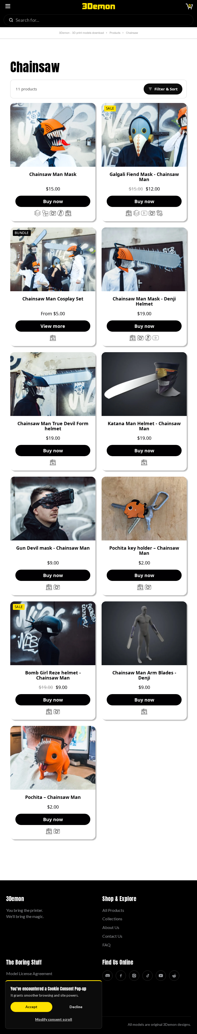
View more (53, 326)
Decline (76, 1007)
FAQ (106, 944)
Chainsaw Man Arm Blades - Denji (144, 675)
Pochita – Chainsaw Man (53, 797)
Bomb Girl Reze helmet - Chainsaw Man (53, 675)
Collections (112, 918)
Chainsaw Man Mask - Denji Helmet (144, 301)
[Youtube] (161, 975)
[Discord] (107, 975)
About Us (110, 927)
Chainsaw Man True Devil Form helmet (52, 426)
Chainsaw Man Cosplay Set (52, 298)
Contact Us (112, 936)
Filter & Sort (166, 88)
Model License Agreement (29, 973)
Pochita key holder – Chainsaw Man (144, 551)
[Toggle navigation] (7, 6)
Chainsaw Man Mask (52, 174)
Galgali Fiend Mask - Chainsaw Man (144, 177)
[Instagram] (134, 975)
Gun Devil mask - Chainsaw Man (53, 548)
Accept (31, 1007)
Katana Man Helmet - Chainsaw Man (144, 426)
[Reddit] (174, 975)
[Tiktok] (147, 975)
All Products (113, 910)
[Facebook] (121, 975)
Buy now (53, 201)
